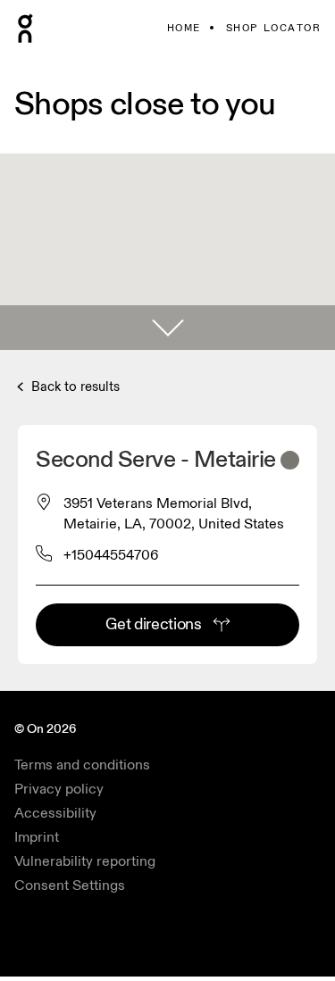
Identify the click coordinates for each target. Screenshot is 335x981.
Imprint (36, 837)
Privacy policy (59, 789)
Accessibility (55, 813)
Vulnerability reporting (84, 861)
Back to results (74, 386)
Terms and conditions (82, 765)
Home (184, 28)
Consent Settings (69, 885)
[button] (167, 327)
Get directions (153, 624)
